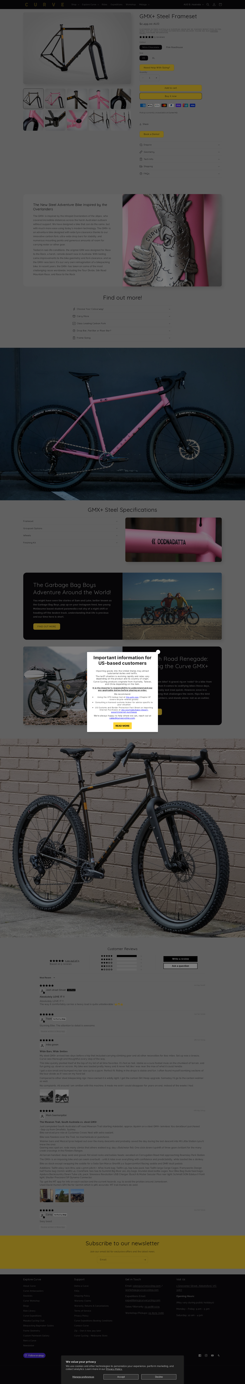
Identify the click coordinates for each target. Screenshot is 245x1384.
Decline (159, 1377)
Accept (121, 1377)
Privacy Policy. (114, 1369)
